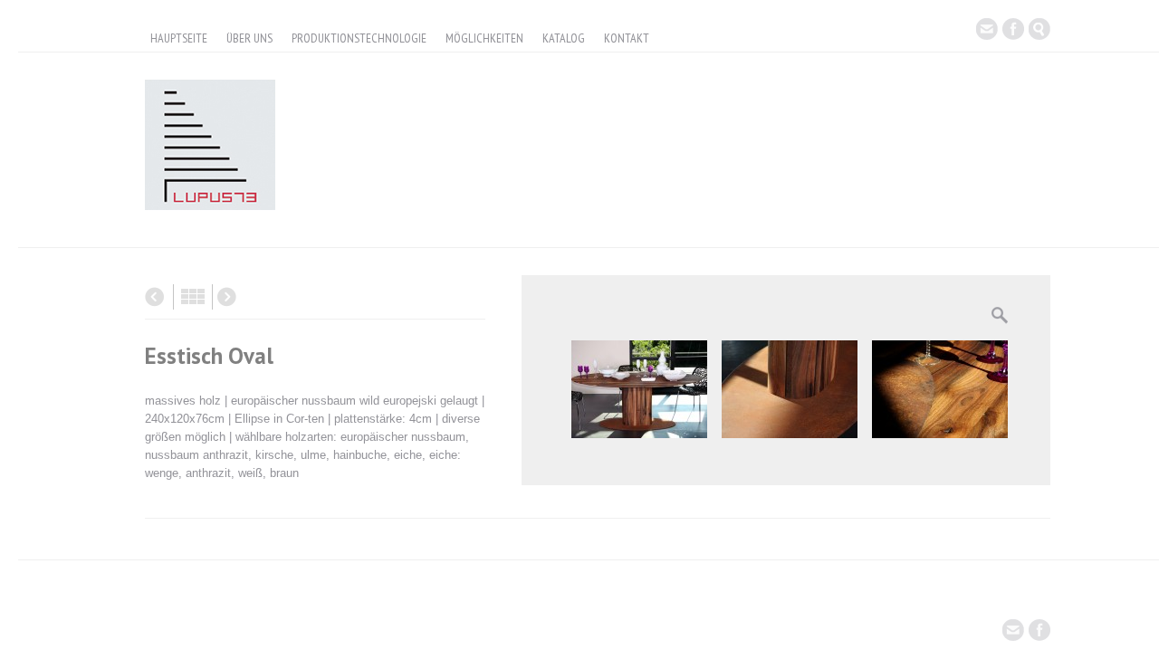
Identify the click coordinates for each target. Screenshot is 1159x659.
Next (226, 297)
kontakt (626, 38)
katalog (563, 38)
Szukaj (1039, 29)
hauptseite (178, 38)
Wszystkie (193, 297)
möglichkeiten (484, 38)
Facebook (1013, 29)
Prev (154, 297)
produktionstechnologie (359, 38)
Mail (987, 29)
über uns (249, 38)
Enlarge (999, 315)
